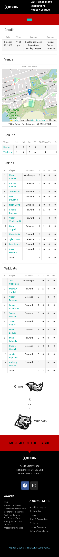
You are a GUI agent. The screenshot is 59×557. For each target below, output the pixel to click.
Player (12, 170)
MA (55, 170)
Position (30, 170)
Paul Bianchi (14, 244)
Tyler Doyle (14, 239)
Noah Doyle (14, 205)
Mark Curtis (14, 234)
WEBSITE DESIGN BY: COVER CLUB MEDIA (29, 548)
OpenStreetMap (38, 120)
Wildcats (7, 152)
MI (49, 170)
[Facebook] (25, 485)
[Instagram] (34, 485)
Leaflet (15, 120)
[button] (29, 19)
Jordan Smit (15, 191)
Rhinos (6, 147)
